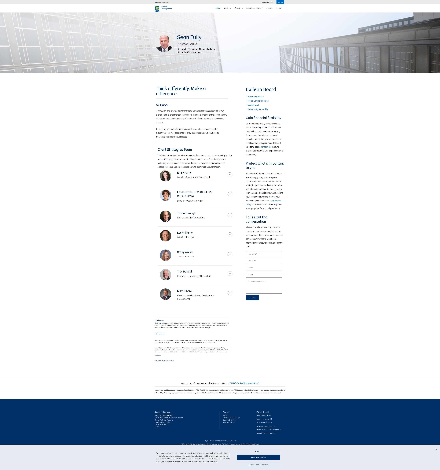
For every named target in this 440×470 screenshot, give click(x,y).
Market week (253, 105)
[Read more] (158, 356)
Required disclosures (160, 333)
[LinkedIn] (158, 427)
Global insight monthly (258, 109)
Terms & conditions (263, 423)
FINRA (248, 444)
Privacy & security (262, 415)
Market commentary (254, 8)
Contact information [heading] (163, 412)
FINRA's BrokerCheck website (243, 383)
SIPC (255, 444)
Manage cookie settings (258, 464)
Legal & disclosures (263, 419)
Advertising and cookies (264, 433)
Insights (269, 8)
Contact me (265, 147)
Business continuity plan (264, 426)
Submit (252, 297)
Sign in (280, 2)
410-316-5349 (165, 422)
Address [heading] (226, 412)
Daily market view (256, 96)
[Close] (436, 449)
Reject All (258, 451)
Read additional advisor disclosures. (165, 360)
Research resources (160, 335)
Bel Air (225, 415)
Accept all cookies (258, 457)
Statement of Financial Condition (267, 430)
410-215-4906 (163, 424)
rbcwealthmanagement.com (162, 2)
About (226, 8)
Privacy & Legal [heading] (262, 412)
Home (218, 8)
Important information (267, 2)
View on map (227, 422)
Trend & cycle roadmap (258, 100)
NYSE (240, 444)
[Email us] (156, 427)
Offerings (238, 8)
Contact (279, 8)
